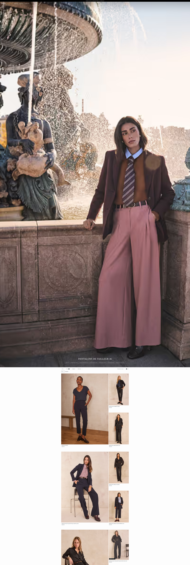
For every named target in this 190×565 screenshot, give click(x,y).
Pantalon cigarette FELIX (114, 406)
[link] (10, 3)
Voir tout (67, 362)
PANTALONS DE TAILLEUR (84, 362)
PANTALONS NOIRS (111, 362)
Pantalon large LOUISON (114, 484)
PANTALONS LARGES (74, 362)
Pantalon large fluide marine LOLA (116, 523)
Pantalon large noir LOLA (114, 445)
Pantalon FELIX (65, 445)
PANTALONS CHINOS (102, 362)
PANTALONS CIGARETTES (120, 362)
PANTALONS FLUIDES (93, 362)
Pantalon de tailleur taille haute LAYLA (70, 523)
